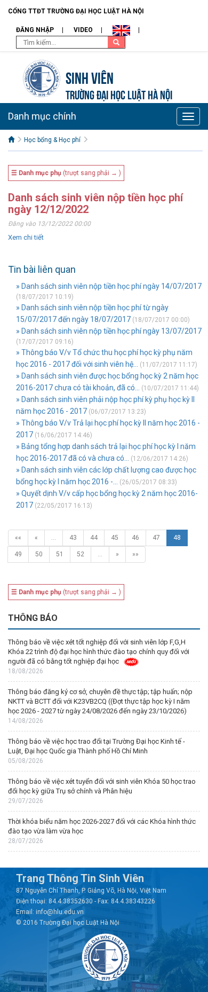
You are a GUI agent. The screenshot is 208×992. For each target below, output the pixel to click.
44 (94, 537)
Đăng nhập (35, 30)
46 (135, 537)
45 (114, 537)
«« (18, 537)
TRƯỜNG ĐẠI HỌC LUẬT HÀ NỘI (119, 93)
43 (73, 537)
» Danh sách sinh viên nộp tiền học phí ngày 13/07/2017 (109, 331)
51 (59, 554)
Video (83, 30)
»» (135, 554)
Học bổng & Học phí (52, 140)
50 (39, 554)
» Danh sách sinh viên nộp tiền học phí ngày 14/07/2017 (109, 286)
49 (18, 554)
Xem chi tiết (26, 237)
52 (80, 554)
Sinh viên (90, 76)
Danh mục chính (42, 116)
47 (156, 537)
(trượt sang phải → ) (66, 173)
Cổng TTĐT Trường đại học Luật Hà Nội (76, 11)
